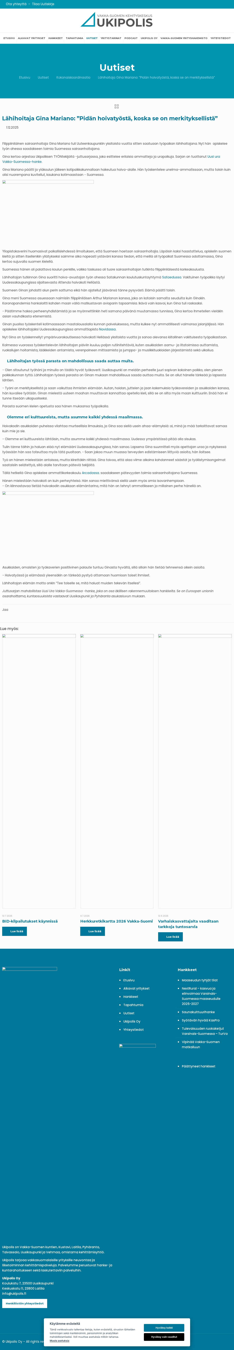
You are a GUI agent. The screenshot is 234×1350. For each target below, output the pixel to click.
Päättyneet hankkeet (198, 1066)
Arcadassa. (91, 473)
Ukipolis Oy (131, 1021)
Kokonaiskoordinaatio (73, 77)
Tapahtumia (133, 1005)
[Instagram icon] (225, 4)
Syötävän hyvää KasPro (201, 1020)
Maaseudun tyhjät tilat (200, 980)
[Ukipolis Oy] (117, 20)
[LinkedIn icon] (221, 4)
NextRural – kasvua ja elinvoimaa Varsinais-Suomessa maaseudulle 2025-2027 (201, 996)
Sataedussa (171, 277)
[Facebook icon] (216, 4)
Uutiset (43, 77)
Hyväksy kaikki (164, 1327)
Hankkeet (130, 997)
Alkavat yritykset (136, 988)
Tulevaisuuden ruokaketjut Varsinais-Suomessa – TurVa (205, 1031)
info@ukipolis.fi (14, 1293)
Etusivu (24, 77)
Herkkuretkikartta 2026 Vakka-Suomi (116, 921)
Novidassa (107, 329)
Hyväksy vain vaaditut (164, 1336)
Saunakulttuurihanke (198, 1012)
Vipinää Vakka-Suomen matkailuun (201, 1044)
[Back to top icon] (228, 1341)
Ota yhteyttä (16, 4)
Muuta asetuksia (59, 1340)
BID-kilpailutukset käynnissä (30, 921)
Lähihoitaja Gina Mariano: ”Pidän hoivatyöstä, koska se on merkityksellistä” (156, 77)
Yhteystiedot (133, 1029)
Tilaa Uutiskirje (43, 4)
